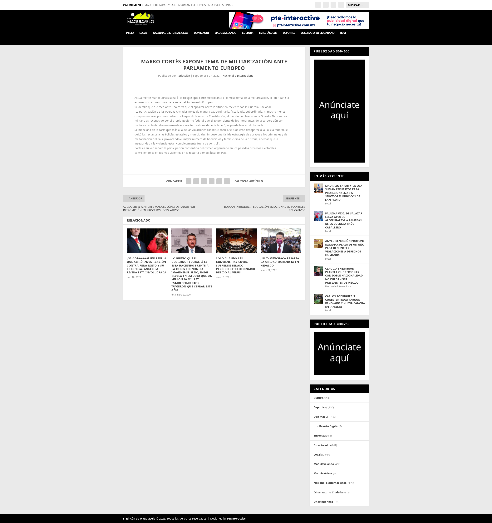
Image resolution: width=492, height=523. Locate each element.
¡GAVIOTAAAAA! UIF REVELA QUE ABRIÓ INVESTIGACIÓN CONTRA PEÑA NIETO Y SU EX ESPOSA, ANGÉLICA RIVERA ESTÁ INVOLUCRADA (146, 265)
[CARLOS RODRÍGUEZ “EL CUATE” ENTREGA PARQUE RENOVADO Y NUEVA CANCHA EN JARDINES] (318, 299)
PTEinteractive (236, 518)
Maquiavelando (225, 33)
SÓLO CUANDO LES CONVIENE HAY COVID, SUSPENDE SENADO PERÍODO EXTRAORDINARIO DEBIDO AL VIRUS (235, 265)
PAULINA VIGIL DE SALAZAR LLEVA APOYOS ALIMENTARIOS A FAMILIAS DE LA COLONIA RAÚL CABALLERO (343, 220)
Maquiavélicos (323, 473)
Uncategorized (323, 502)
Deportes (289, 33)
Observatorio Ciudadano (317, 33)
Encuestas (320, 435)
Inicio (130, 33)
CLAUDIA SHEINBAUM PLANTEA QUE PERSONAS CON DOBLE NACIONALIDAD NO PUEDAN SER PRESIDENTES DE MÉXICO (344, 275)
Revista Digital (328, 426)
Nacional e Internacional (170, 33)
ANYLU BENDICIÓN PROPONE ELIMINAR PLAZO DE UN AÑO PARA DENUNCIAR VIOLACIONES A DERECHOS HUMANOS (344, 248)
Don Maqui (201, 33)
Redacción (183, 75)
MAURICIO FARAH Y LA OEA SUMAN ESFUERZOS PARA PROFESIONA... (189, 5)
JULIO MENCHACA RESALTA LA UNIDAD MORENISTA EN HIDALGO (280, 262)
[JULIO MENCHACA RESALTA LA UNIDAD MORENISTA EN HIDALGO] (281, 240)
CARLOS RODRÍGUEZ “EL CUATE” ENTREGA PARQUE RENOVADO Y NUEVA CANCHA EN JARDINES (345, 301)
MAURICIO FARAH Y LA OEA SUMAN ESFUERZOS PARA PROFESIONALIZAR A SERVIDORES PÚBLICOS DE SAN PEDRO (343, 193)
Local (143, 33)
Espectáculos (268, 33)
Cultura (247, 33)
